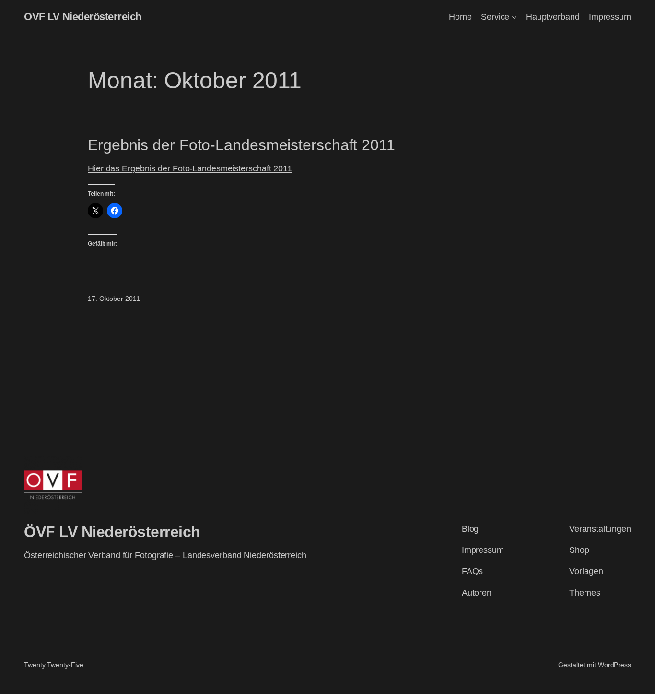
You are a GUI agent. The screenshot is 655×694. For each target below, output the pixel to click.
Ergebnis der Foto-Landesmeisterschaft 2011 (241, 145)
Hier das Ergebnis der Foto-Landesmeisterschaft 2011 (190, 168)
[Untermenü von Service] (514, 17)
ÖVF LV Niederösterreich (82, 17)
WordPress (614, 665)
